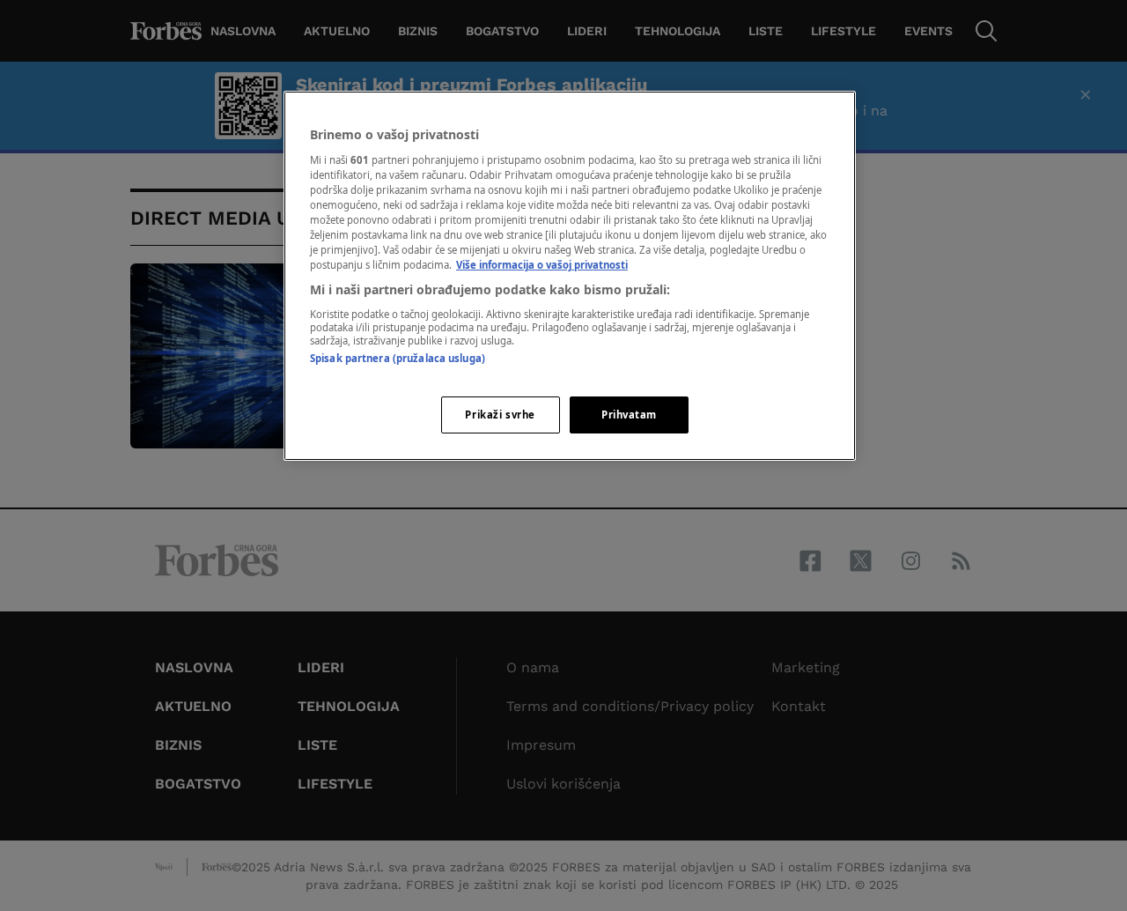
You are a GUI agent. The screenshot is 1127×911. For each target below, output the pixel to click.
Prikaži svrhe (499, 414)
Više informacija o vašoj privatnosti (542, 264)
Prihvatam (629, 414)
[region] (570, 276)
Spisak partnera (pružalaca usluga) (397, 358)
